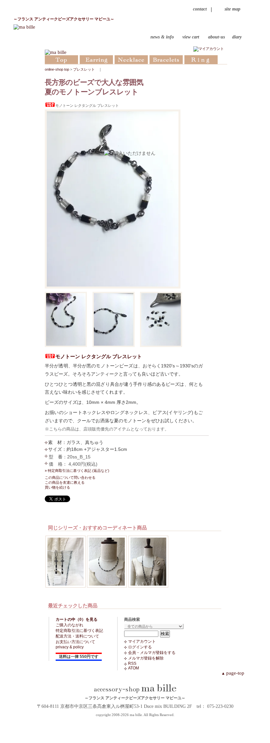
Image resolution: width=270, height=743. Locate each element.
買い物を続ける (57, 487)
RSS (132, 663)
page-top (232, 673)
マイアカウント (142, 641)
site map (232, 9)
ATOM (133, 668)
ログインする (140, 647)
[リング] (201, 59)
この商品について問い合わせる (70, 477)
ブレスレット (84, 69)
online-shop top (57, 69)
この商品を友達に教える (65, 482)
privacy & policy (70, 647)
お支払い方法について (75, 641)
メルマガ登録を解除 (146, 658)
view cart (190, 37)
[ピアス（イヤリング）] (96, 59)
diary (237, 37)
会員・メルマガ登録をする (152, 652)
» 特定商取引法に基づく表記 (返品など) (77, 471)
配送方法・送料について (77, 636)
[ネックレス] (131, 59)
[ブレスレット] (166, 59)
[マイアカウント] (208, 49)
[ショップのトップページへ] (61, 59)
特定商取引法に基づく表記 (79, 630)
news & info (162, 37)
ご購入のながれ (69, 625)
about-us (216, 37)
